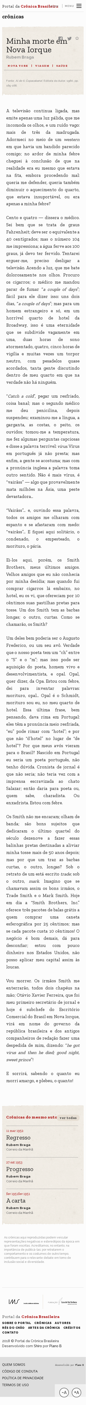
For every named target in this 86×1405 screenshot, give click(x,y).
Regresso (18, 1137)
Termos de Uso (15, 1385)
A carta (15, 1200)
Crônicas (13, 16)
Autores (63, 1323)
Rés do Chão (13, 1327)
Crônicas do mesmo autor (32, 1117)
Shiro (38, 1346)
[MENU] (79, 5)
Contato (10, 1332)
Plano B (55, 1346)
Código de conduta (20, 1371)
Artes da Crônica (44, 1327)
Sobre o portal (16, 1323)
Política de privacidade (23, 1378)
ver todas (68, 1118)
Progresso (19, 1169)
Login (53, 6)
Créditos (72, 1327)
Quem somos (13, 1364)
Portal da (30, 6)
